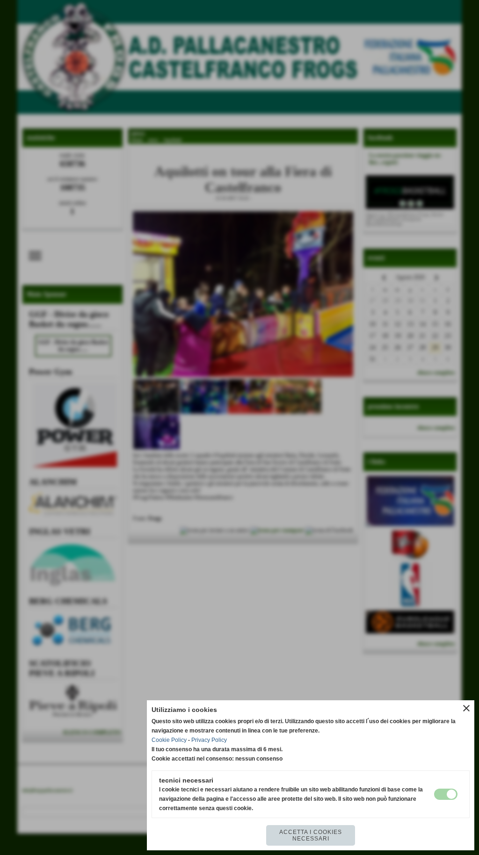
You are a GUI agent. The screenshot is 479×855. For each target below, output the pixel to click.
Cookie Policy (169, 740)
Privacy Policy (209, 740)
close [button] (466, 708)
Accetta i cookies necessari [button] (310, 835)
